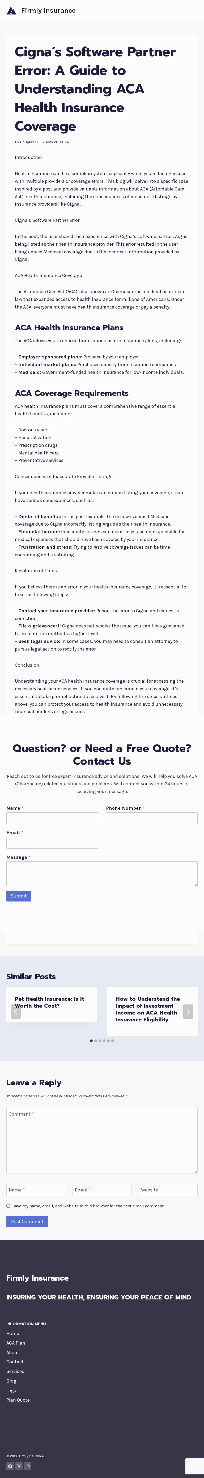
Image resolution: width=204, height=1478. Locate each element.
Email (14, 832)
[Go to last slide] (16, 1011)
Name (14, 808)
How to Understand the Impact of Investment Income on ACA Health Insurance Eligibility (148, 1009)
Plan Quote (18, 1400)
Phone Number (125, 808)
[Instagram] (28, 1466)
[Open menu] (193, 10)
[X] (19, 1466)
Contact (15, 1362)
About (12, 1352)
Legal (12, 1390)
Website (149, 1190)
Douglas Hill (30, 142)
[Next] (188, 1011)
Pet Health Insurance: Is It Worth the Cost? (49, 1002)
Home (12, 1333)
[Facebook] (10, 1466)
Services (15, 1371)
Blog (11, 1381)
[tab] (91, 1040)
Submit (19, 896)
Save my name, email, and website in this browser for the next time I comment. (88, 1205)
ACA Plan (15, 1343)
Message (18, 857)
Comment (21, 1114)
